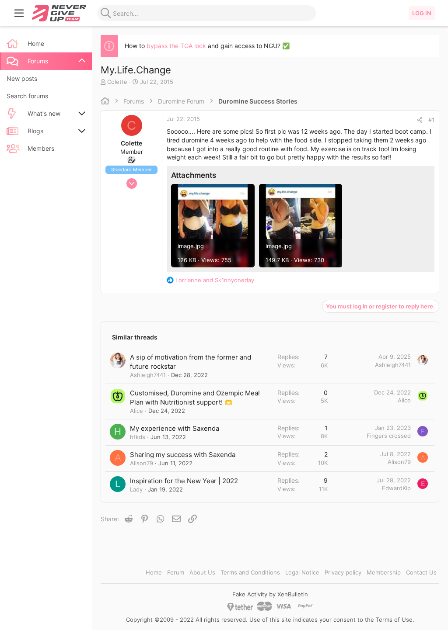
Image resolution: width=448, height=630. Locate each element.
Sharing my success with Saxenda (182, 454)
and (214, 280)
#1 (431, 119)
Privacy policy (343, 572)
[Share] (419, 120)
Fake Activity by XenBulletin (270, 594)
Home (154, 572)
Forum (175, 572)
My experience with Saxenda (174, 428)
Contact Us (421, 572)
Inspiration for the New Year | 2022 (184, 481)
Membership (384, 572)
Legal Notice (302, 572)
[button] (19, 13)
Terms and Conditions (250, 572)
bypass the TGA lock (176, 45)
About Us (202, 572)
